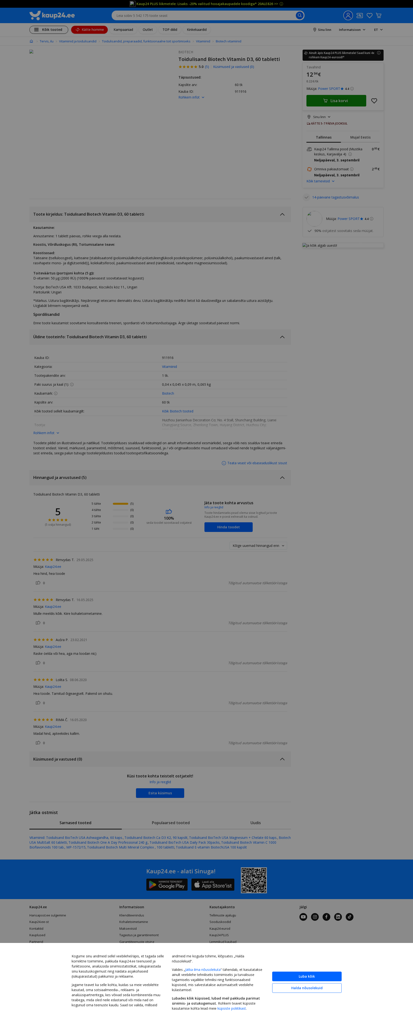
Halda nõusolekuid (307, 988)
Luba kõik (307, 976)
